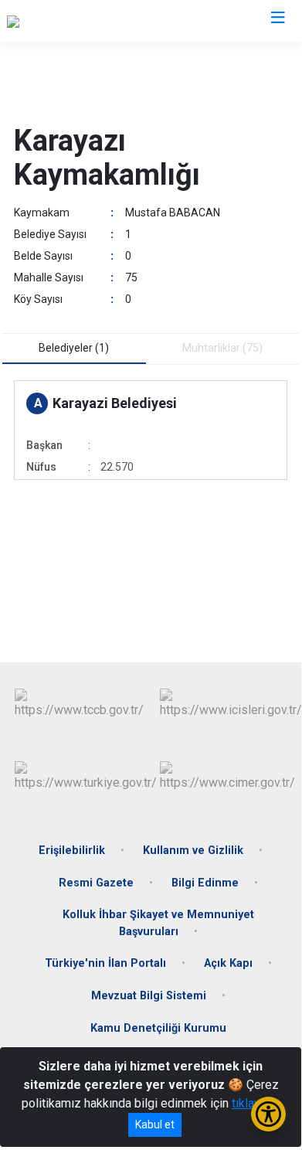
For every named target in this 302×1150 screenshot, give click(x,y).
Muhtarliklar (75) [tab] (222, 348)
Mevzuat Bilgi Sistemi (148, 995)
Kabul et (155, 1124)
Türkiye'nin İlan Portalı (105, 963)
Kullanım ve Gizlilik (193, 850)
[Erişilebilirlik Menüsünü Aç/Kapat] (268, 1114)
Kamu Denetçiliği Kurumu (158, 1028)
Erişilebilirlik (72, 850)
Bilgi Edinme (205, 883)
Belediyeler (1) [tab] (74, 348)
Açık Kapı (228, 963)
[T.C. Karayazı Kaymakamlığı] (79, 21)
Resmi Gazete (96, 883)
